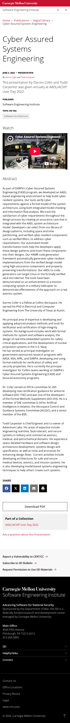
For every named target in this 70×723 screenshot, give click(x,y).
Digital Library (41, 20)
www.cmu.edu (11, 707)
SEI (4, 646)
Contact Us (9, 681)
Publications (21, 20)
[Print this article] (43, 488)
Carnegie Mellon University (29, 716)
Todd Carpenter (28, 77)
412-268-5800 (11, 637)
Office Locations (12, 687)
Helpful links (10, 653)
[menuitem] (22, 10)
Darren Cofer (11, 77)
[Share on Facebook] (6, 488)
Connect (8, 660)
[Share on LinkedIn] (25, 488)
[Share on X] (16, 488)
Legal (6, 700)
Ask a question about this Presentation (26, 534)
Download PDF (35, 507)
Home (6, 20)
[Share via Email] (34, 488)
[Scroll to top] (65, 716)
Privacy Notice (11, 694)
